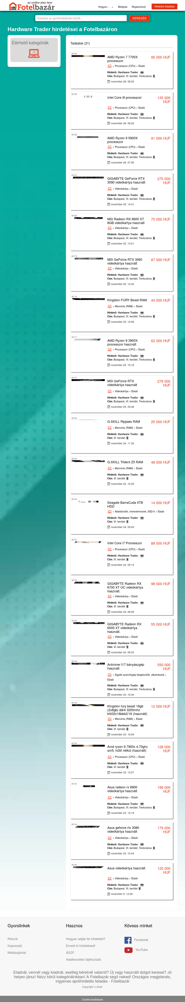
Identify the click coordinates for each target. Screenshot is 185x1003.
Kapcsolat (15, 945)
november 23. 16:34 (122, 694)
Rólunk (13, 938)
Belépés (122, 6)
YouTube (141, 949)
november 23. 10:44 (122, 853)
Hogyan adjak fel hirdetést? (85, 938)
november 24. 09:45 (122, 527)
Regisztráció (139, 6)
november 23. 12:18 (122, 813)
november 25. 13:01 (122, 243)
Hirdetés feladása (164, 6)
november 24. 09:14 (122, 565)
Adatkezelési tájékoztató (83, 959)
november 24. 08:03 (122, 652)
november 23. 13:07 (122, 772)
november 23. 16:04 (122, 734)
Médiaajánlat (17, 952)
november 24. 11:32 (122, 443)
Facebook (141, 939)
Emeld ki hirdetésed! (80, 945)
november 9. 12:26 (122, 894)
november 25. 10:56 (122, 321)
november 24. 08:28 (122, 612)
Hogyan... (104, 6)
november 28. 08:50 (122, 81)
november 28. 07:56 (122, 162)
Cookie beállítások (92, 999)
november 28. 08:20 (122, 123)
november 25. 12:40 (122, 284)
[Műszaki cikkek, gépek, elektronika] (34, 53)
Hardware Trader (128, 72)
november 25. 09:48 (122, 406)
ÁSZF (70, 952)
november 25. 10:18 (122, 365)
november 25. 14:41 (122, 204)
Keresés (139, 18)
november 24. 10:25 (122, 483)
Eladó (141, 66)
